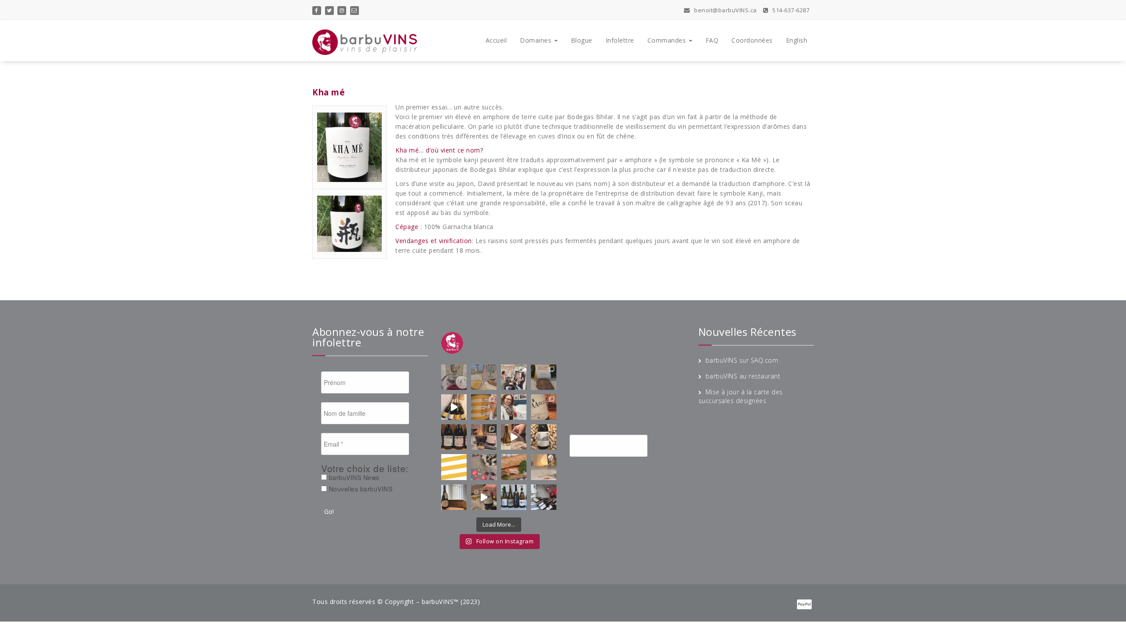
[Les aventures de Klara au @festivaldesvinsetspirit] (513, 377)
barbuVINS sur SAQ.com (742, 360)
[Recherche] (668, 446)
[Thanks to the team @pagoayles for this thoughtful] (454, 497)
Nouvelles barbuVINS (359, 488)
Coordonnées (752, 40)
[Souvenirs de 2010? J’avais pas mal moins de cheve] (484, 377)
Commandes (667, 40)
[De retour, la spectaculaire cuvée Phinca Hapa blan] (543, 437)
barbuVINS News (353, 477)
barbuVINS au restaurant (743, 376)
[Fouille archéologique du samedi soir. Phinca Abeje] (543, 407)
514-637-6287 (790, 10)
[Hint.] (454, 467)
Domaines (536, 40)
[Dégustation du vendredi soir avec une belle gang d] (513, 497)
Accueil (496, 40)
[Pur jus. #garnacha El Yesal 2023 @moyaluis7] (513, 437)
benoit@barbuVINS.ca (725, 10)
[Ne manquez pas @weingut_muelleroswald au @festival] (454, 407)
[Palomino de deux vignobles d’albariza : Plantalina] (484, 497)
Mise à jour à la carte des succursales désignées (740, 396)
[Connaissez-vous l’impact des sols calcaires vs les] (543, 377)
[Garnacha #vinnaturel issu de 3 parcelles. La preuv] (484, 437)
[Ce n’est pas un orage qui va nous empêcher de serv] (543, 497)
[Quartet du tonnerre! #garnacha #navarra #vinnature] (454, 437)
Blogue (581, 40)
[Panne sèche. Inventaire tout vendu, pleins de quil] (543, 467)
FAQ (712, 40)
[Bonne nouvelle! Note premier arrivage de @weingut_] (513, 407)
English (797, 40)
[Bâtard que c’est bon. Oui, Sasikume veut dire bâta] (454, 377)
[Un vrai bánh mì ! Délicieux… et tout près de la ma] (513, 467)
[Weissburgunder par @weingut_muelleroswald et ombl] (484, 407)
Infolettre (620, 40)
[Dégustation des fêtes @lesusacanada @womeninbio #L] (484, 467)
